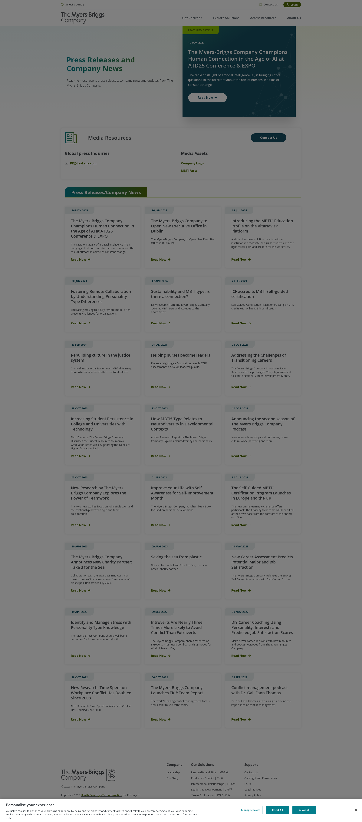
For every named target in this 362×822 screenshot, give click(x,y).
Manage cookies (250, 810)
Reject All (277, 810)
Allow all (304, 810)
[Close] (356, 810)
